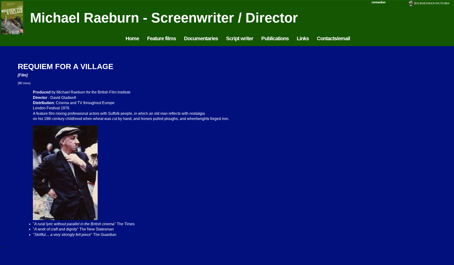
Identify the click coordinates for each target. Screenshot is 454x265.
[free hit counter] (3, 247)
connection (378, 2)
